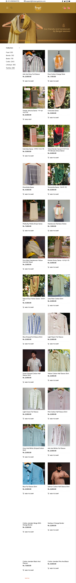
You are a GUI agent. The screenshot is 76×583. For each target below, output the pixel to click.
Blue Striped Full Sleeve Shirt (32, 337)
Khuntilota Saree (28, 187)
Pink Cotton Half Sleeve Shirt (57, 412)
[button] (13, 48)
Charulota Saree (53, 111)
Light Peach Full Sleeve (55, 337)
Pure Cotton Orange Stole (56, 74)
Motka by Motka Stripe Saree (32, 224)
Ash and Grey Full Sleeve (31, 74)
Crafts (10, 61)
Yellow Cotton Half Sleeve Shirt (58, 373)
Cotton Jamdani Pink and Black (58, 561)
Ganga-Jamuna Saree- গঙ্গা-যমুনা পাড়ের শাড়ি (33, 111)
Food (9, 52)
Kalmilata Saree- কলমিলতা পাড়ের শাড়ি (33, 149)
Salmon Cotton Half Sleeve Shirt (59, 486)
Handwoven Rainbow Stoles (57, 224)
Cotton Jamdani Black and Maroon (31, 562)
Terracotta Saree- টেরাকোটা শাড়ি (57, 187)
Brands (10, 55)
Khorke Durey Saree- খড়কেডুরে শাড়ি (58, 260)
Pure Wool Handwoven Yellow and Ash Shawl (33, 261)
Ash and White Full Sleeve (56, 448)
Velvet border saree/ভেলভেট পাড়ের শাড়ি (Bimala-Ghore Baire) (58, 150)
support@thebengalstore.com (35, 1)
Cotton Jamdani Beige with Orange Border (32, 524)
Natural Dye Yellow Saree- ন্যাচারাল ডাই (34, 299)
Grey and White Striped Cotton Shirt (33, 449)
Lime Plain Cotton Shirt (55, 299)
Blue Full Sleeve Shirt (30, 486)
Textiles (10, 68)
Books (9, 58)
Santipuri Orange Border (56, 523)
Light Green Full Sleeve (30, 412)
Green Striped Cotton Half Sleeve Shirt (32, 374)
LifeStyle (11, 65)
